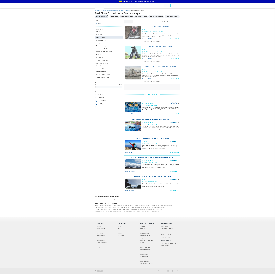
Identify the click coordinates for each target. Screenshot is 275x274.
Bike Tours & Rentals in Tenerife (102, 211)
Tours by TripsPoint (98, 10)
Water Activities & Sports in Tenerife (103, 207)
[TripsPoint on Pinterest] (158, 270)
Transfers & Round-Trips (102, 60)
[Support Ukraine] (120, 1)
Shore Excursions (100, 37)
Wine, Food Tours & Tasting (103, 74)
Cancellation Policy (101, 235)
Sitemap (98, 247)
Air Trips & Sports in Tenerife (158, 207)
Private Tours (99, 34)
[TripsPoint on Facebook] (168, 270)
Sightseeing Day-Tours (101, 40)
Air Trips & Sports (100, 57)
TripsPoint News (100, 245)
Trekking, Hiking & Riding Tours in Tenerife (140, 207)
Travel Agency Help (165, 245)
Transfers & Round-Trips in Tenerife (103, 209)
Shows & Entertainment (101, 66)
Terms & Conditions (101, 240)
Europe (119, 226)
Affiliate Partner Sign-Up (166, 234)
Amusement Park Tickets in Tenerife (121, 209)
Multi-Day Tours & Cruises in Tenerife (150, 211)
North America (121, 238)
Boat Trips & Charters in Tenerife (164, 205)
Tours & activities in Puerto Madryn (124, 10)
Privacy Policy (100, 231)
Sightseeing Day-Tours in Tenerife (148, 205)
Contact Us (99, 226)
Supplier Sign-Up (164, 226)
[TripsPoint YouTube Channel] (163, 270)
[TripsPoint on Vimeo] (177, 270)
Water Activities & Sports (102, 46)
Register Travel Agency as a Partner (168, 243)
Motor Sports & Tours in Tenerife (155, 209)
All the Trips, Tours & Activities (146, 263)
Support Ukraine (137, 1)
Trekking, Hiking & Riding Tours (104, 51)
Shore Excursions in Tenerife (132, 205)
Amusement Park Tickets (102, 63)
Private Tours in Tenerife (118, 205)
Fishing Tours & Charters (102, 49)
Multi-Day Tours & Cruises (102, 77)
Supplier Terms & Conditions (167, 228)
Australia (120, 233)
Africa (119, 231)
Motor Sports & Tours (101, 69)
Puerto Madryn (115, 10)
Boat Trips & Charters (101, 43)
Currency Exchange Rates (102, 242)
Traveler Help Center (101, 228)
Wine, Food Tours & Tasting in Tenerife (132, 211)
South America (105, 10)
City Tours (98, 54)
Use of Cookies (100, 233)
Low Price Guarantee (101, 238)
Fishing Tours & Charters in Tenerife (121, 207)
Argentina (110, 10)
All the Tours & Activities (100, 199)
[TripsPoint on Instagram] (173, 270)
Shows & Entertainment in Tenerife (139, 209)
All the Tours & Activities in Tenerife (103, 205)
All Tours (98, 31)
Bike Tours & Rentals (101, 71)
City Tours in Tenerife (116, 211)
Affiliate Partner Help (165, 237)
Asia (119, 228)
